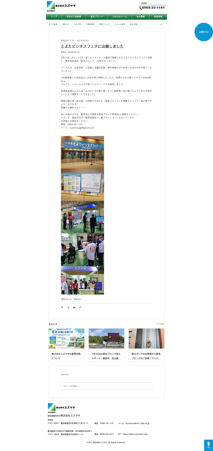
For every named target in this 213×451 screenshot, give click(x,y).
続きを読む (134, 24)
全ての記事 (53, 24)
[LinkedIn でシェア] (74, 307)
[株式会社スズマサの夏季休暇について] (66, 339)
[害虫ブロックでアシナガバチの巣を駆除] (146, 339)
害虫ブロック (104, 24)
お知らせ (65, 24)
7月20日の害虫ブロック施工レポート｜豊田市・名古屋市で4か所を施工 (106, 357)
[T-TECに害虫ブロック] (106, 339)
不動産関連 (90, 24)
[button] (161, 24)
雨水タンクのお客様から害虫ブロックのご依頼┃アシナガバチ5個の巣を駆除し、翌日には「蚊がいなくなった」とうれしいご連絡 (146, 357)
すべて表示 (160, 324)
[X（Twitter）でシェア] (68, 307)
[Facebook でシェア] (62, 307)
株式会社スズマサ (64, 415)
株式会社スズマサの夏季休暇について (66, 356)
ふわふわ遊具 (120, 24)
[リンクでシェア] (80, 307)
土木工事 (77, 24)
